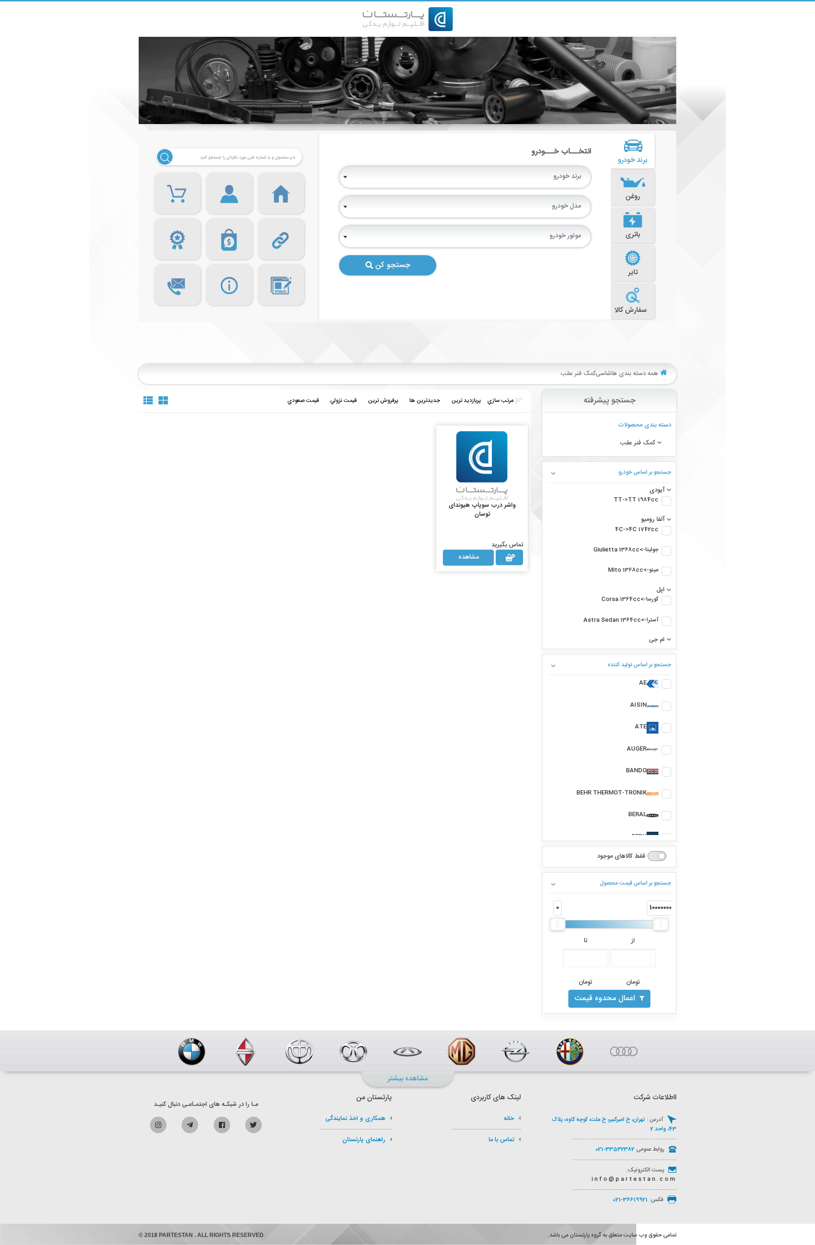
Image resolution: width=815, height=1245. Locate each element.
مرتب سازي (500, 400)
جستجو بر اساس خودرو (644, 472)
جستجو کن (392, 265)
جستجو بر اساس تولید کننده (639, 664)
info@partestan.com (633, 1179)
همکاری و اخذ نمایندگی (355, 1118)
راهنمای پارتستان (363, 1140)
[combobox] (465, 177)
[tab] (633, 151)
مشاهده (468, 557)
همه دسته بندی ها (634, 373)
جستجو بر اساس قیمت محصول (635, 883)
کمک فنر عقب (578, 373)
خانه (509, 1118)
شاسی (603, 373)
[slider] (557, 924)
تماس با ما (501, 1140)
